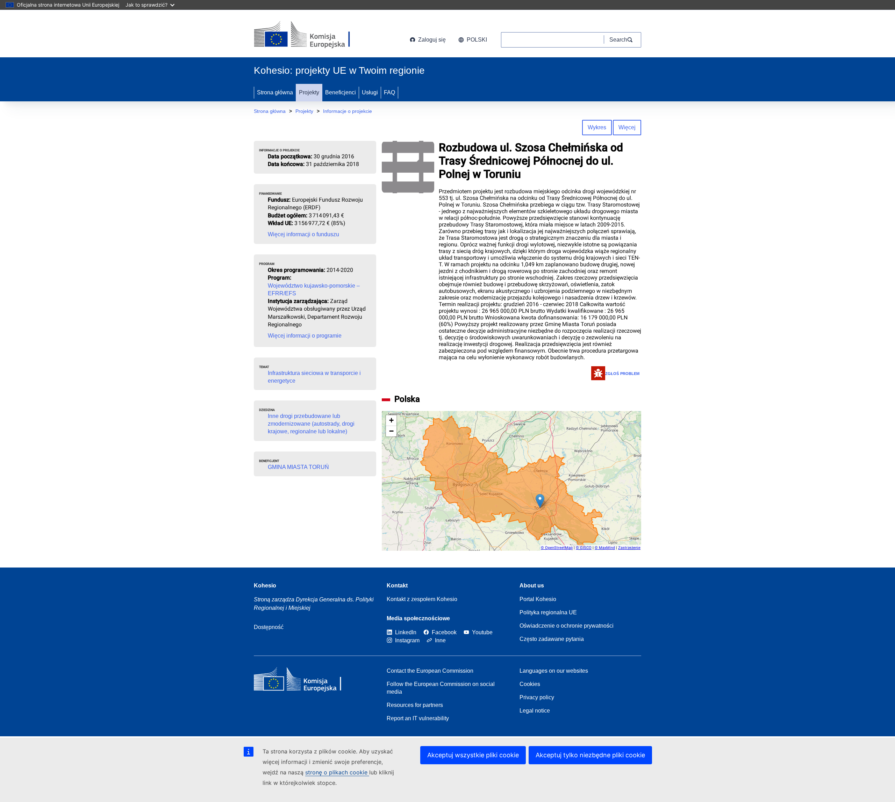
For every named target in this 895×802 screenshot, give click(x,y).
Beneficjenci (340, 92)
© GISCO (584, 547)
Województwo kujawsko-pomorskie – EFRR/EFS (314, 289)
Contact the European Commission (430, 671)
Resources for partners (415, 705)
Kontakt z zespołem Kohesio (422, 599)
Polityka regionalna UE (548, 612)
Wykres (597, 127)
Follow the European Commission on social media (441, 688)
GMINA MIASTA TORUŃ (298, 467)
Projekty (309, 92)
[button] (540, 501)
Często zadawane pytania (552, 639)
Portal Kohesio (538, 599)
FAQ (389, 92)
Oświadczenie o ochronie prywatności (567, 626)
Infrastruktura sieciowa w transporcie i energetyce (314, 377)
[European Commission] (310, 35)
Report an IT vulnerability (418, 718)
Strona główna (275, 92)
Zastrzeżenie (629, 547)
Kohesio (265, 585)
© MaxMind (605, 547)
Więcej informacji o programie (305, 336)
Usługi (370, 92)
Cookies (530, 684)
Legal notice (535, 711)
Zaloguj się (432, 40)
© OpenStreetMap (557, 547)
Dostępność (269, 627)
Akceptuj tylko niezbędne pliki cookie (590, 755)
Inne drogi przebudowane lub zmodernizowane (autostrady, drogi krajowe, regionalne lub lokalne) (311, 423)
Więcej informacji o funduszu (303, 234)
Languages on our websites (554, 671)
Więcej (627, 127)
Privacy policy (537, 697)
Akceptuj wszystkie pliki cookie (473, 755)
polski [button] (477, 40)
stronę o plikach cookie (337, 772)
